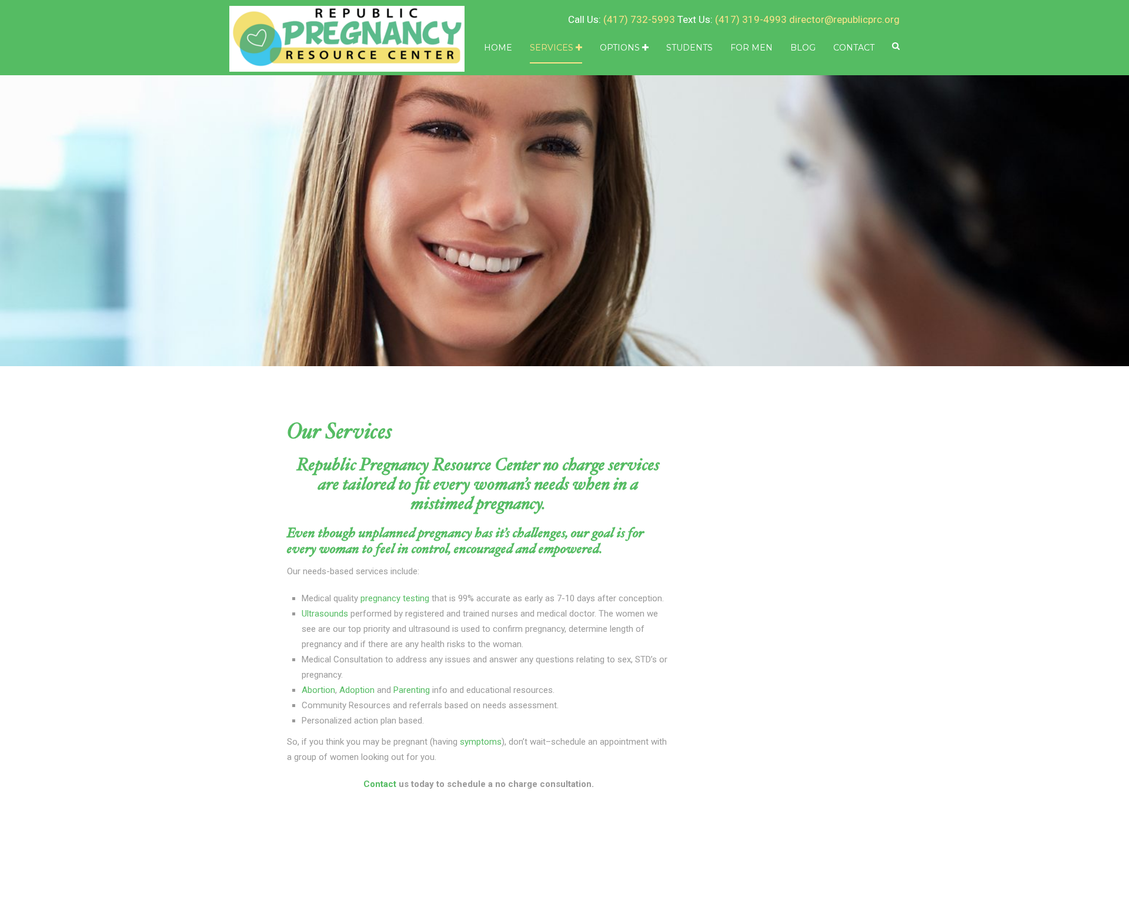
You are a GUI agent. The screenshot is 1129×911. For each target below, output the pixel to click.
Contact (853, 47)
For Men (751, 47)
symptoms (481, 741)
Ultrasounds (326, 613)
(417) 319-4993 (751, 19)
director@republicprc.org (844, 19)
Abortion (318, 690)
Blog (803, 47)
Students (689, 47)
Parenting (412, 690)
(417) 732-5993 (639, 19)
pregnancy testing (394, 598)
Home (498, 47)
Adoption (358, 690)
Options (621, 47)
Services (553, 47)
